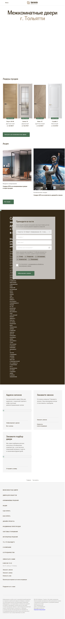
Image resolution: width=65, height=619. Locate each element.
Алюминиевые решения (11, 500)
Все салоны (9, 426)
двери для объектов (10, 495)
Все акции (7, 202)
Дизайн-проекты (8, 521)
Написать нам (7, 576)
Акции (5, 505)
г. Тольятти (32, 18)
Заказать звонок (42, 419)
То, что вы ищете (9, 542)
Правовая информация (39, 609)
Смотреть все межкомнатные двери (15, 134)
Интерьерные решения (10, 537)
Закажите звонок (45, 395)
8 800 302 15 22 (7, 563)
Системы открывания (10, 531)
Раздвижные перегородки (12, 526)
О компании (7, 547)
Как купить (6, 516)
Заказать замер (7, 573)
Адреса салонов (14, 395)
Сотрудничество (9, 552)
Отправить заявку (11, 468)
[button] (61, 490)
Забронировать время (24, 273)
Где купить (6, 511)
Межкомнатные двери (10, 490)
